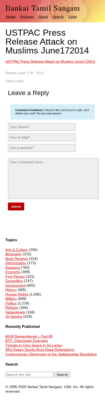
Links (73, 17)
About (43, 17)
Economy (12, 272)
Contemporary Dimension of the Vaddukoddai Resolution (51, 354)
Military (11, 299)
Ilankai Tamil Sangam (42, 8)
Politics (11, 303)
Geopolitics (14, 281)
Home (11, 17)
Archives (27, 17)
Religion (11, 307)
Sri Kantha (13, 316)
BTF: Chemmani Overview (26, 341)
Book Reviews (16, 259)
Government (15, 285)
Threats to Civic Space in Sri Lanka (33, 345)
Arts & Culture (16, 250)
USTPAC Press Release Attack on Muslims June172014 (50, 61)
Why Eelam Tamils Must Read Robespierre (39, 349)
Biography (13, 254)
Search (58, 17)
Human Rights (16, 294)
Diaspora (12, 267)
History (11, 290)
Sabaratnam (15, 312)
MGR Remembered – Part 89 (29, 336)
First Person (15, 276)
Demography (15, 263)
